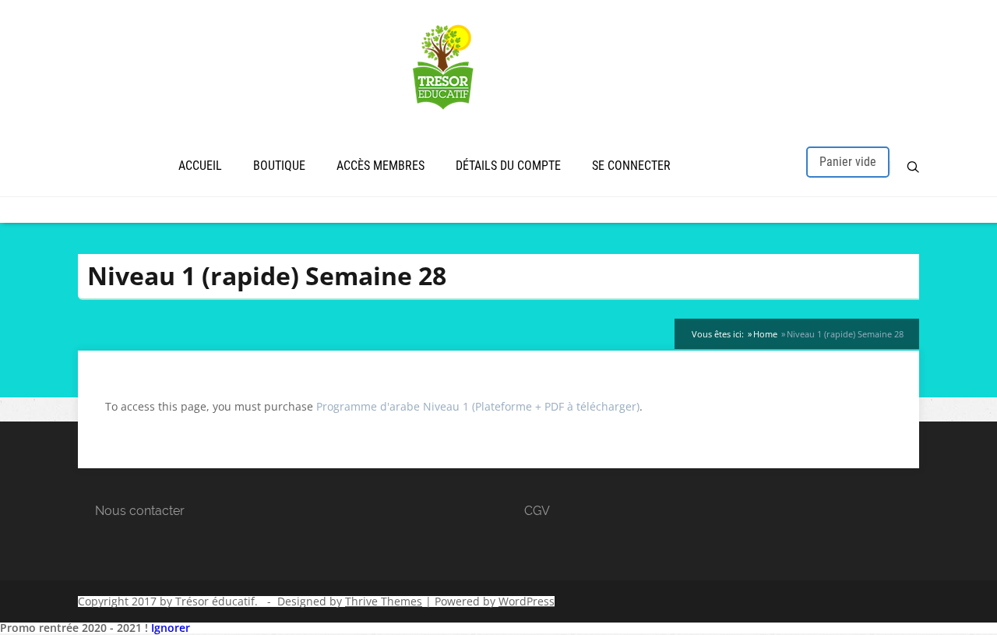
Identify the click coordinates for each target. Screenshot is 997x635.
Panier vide (847, 161)
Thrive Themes (383, 601)
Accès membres (380, 165)
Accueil (200, 165)
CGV (537, 510)
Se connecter (631, 165)
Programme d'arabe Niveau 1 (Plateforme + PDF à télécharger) (477, 406)
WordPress (526, 601)
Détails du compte (508, 165)
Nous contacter (140, 510)
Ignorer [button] (170, 627)
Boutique (279, 165)
